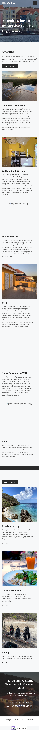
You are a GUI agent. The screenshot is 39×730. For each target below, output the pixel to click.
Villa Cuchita (9, 3)
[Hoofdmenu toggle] (35, 3)
